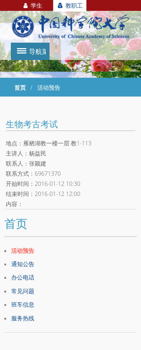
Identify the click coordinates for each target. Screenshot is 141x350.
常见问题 (22, 291)
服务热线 (22, 318)
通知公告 (22, 264)
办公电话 (22, 277)
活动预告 (22, 251)
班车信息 (22, 304)
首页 (20, 87)
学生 (35, 5)
